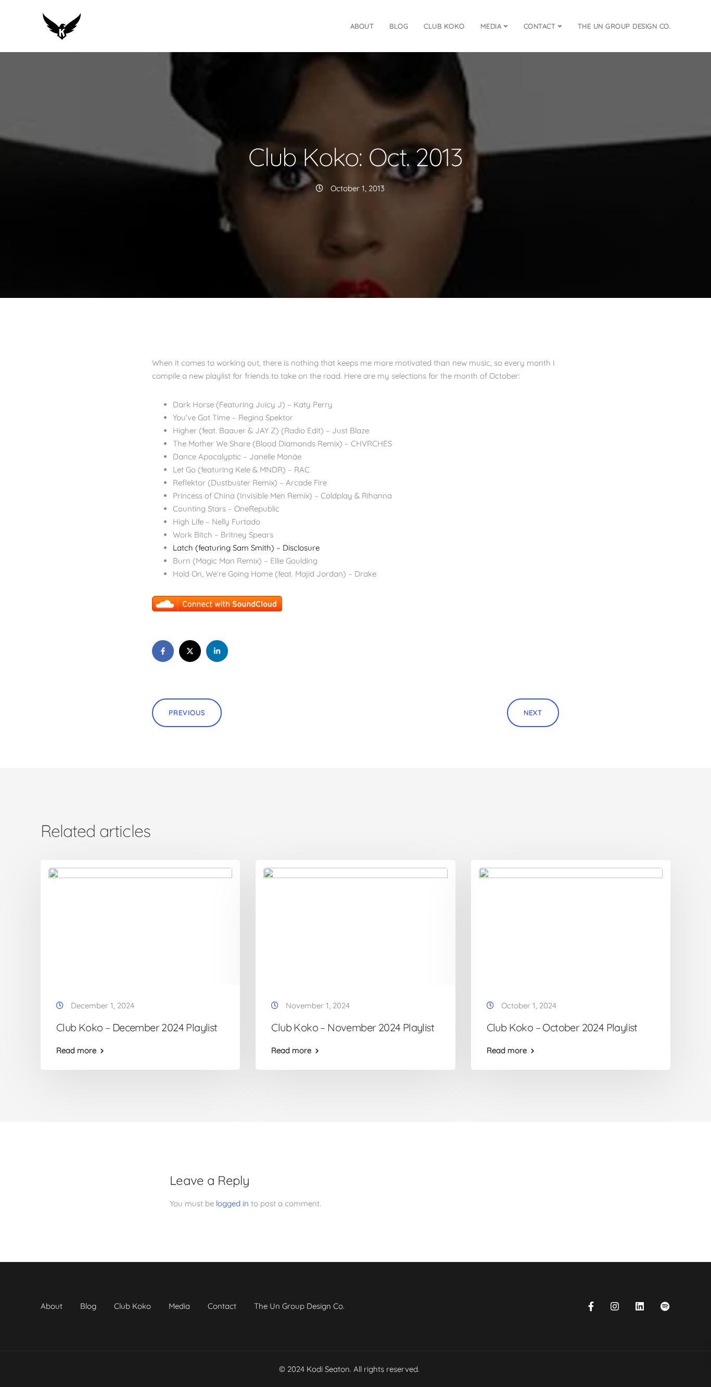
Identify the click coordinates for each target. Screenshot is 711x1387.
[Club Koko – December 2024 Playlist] (140, 924)
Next (533, 712)
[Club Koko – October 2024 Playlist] (571, 924)
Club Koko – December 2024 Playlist (137, 1027)
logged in (232, 1203)
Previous (187, 712)
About (362, 26)
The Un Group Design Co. (624, 26)
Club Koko (444, 26)
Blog (398, 26)
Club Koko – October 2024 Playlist (562, 1027)
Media (491, 26)
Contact (540, 26)
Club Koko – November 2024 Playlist (352, 1027)
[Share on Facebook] (163, 651)
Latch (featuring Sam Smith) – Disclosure (246, 548)
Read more (76, 1050)
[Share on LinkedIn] (217, 651)
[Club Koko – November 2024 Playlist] (355, 924)
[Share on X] (190, 651)
